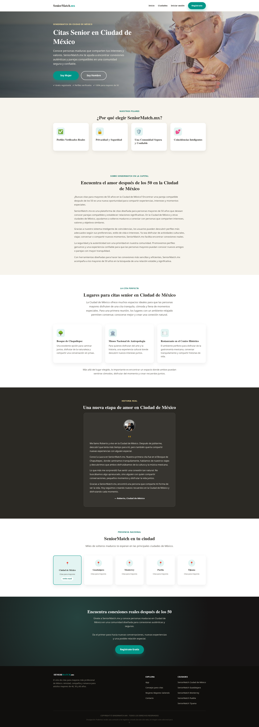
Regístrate (197, 5)
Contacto (150, 698)
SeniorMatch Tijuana (187, 703)
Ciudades (162, 5)
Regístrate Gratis (129, 649)
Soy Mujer (66, 75)
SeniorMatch (64, 5)
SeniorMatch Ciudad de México (192, 682)
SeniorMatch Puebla (187, 698)
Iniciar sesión (178, 5)
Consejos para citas (154, 687)
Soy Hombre (94, 75)
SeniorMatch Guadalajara (189, 687)
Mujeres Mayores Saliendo (158, 693)
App (147, 682)
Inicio (151, 5)
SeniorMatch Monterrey (188, 693)
